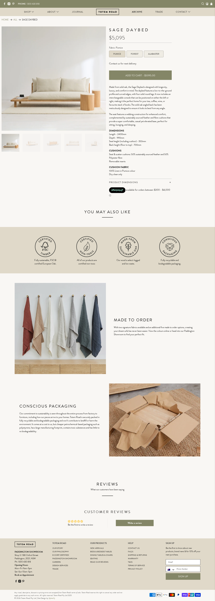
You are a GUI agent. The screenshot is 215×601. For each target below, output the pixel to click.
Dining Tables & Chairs (101, 555)
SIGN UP (183, 576)
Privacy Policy (135, 568)
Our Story (57, 548)
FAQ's (130, 551)
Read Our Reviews (99, 562)
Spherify (52, 598)
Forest (134, 54)
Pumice (117, 54)
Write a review (135, 523)
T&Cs (130, 562)
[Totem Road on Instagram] (10, 4)
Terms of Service (136, 565)
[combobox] (170, 569)
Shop (27, 12)
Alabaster (153, 54)
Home (5, 20)
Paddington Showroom (64, 558)
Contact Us (133, 548)
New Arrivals (97, 548)
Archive (137, 12)
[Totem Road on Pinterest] (14, 4)
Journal (77, 12)
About (51, 12)
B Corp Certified (60, 555)
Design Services (60, 565)
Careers (56, 562)
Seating (94, 558)
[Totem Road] (107, 12)
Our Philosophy (60, 551)
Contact (181, 12)
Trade (159, 12)
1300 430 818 (24, 561)
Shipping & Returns (137, 555)
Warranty (133, 558)
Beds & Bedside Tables (101, 551)
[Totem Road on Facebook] (5, 4)
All (15, 20)
